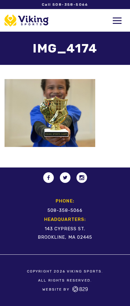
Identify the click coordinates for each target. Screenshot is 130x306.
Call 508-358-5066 (65, 4)
